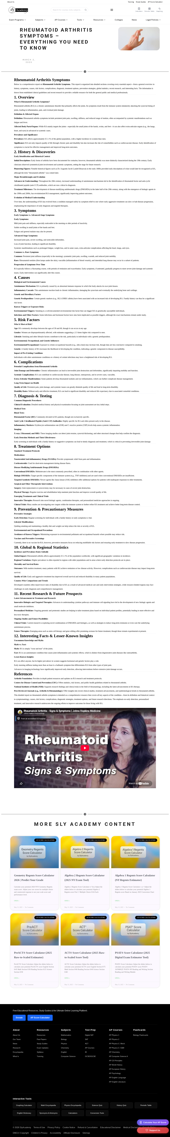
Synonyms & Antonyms (48, 1113)
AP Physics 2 (114, 1039)
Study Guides (141, 2)
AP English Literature (117, 1082)
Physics (64, 1044)
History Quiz (121, 1105)
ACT (86, 1044)
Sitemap (86, 1133)
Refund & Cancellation (88, 1127)
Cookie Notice (69, 1127)
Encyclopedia (18, 1052)
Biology (64, 1039)
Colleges (119, 19)
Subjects (39, 19)
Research (16, 1048)
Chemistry (65, 1048)
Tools (79, 19)
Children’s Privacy (39, 1133)
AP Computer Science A (118, 1056)
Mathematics (66, 1035)
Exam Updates (42, 1048)
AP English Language (117, 1078)
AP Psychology (115, 1073)
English (64, 1052)
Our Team (17, 1039)
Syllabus (40, 1052)
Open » (16, 901)
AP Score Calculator (155, 2)
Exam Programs (16, 19)
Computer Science (68, 1056)
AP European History (117, 1069)
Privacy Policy (54, 1127)
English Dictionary (24, 1113)
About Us (10, 2)
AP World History (115, 1065)
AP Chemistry (114, 1052)
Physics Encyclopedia (72, 1105)
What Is (16, 1056)
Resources (98, 19)
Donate (19, 1018)
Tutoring (131, 2)
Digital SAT (89, 1035)
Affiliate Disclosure (71, 1133)
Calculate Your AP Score (154, 1122)
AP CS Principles (115, 1061)
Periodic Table (145, 1105)
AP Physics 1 (114, 1035)
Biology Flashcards (140, 1035)
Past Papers (41, 1039)
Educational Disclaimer (110, 1127)
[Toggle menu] (111, 9)
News (134, 19)
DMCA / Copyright (21, 1133)
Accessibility (55, 1133)
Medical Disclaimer (131, 1127)
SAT (86, 1039)
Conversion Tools (97, 1113)
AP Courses (60, 19)
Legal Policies (152, 19)
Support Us (154, 1130)
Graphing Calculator (24, 1105)
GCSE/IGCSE (90, 1056)
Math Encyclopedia (48, 1105)
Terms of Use (39, 1127)
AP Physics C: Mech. (117, 1044)
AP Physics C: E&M (116, 1048)
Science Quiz (97, 1105)
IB (86, 1052)
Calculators (72, 1113)
